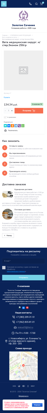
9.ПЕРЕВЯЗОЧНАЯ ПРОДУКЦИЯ (20, 35)
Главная (5, 35)
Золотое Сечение (23, 25)
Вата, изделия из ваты (9, 37)
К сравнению (11, 117)
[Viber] (19, 125)
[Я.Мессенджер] (5, 125)
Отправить (23, 277)
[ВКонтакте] (8, 125)
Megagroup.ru (23, 396)
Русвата (7, 97)
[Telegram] (15, 125)
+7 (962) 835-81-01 (25, 322)
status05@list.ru (25, 327)
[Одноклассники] (12, 125)
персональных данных (16, 271)
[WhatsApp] (22, 125)
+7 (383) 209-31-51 (25, 317)
